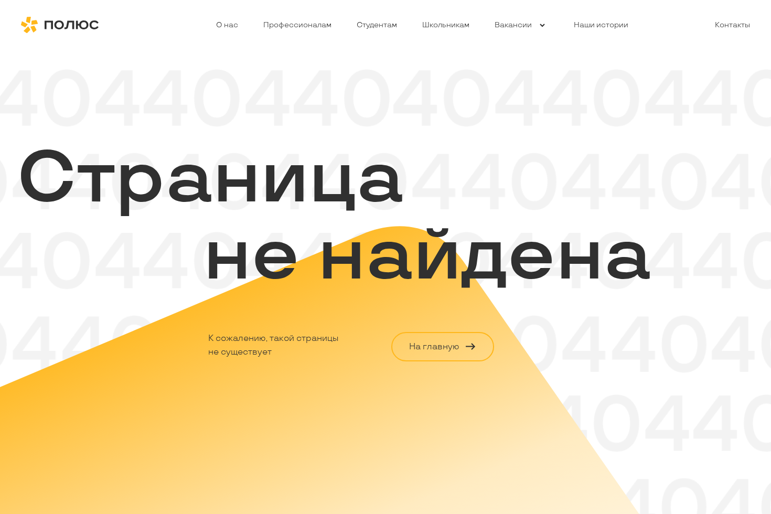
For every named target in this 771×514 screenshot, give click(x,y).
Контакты (732, 24)
